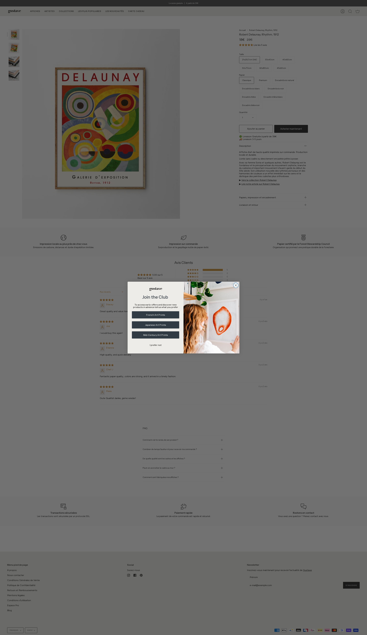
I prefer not (156, 345)
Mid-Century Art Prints (155, 335)
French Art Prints (155, 314)
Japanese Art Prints (155, 324)
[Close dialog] (235, 285)
